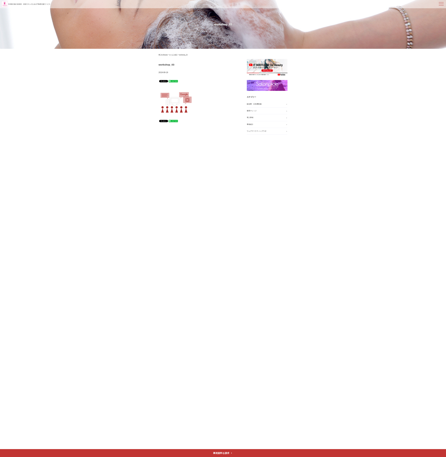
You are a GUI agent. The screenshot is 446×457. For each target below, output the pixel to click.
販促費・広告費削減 (254, 104)
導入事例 (250, 117)
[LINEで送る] (173, 81)
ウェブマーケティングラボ (256, 131)
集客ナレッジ (252, 111)
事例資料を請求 (223, 453)
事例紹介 (250, 124)
